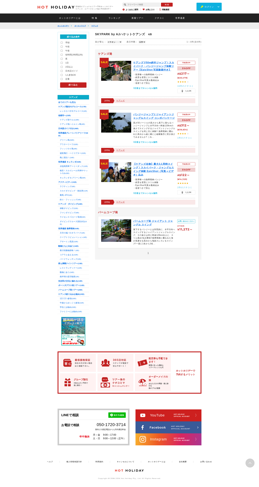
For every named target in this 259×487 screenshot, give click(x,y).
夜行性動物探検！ (69, 250)
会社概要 (183, 462)
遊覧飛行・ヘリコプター (73, 153)
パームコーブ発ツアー (70, 290)
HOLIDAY (56, 7)
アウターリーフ (69, 144)
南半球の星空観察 (69, 276)
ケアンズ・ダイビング (70, 204)
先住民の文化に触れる (70, 281)
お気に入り (150, 10)
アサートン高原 (69, 241)
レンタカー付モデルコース (73, 111)
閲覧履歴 (165, 10)
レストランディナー (71, 268)
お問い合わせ (206, 462)
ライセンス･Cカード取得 (72, 217)
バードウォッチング (70, 259)
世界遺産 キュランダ (69, 162)
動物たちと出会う (68, 246)
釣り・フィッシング (70, 199)
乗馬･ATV (66, 195)
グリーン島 (67, 140)
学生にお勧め (68, 307)
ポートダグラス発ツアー (71, 285)
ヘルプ (50, 462)
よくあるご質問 (132, 10)
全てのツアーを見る (67, 102)
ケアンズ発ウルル (69, 120)
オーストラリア (80, 26)
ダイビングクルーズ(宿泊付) (73, 222)
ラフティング (67, 186)
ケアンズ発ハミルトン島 (72, 124)
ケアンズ (94, 26)
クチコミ (159, 18)
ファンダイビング (69, 213)
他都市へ (64, 115)
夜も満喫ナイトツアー (70, 263)
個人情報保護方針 (74, 462)
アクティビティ (67, 182)
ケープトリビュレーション (73, 237)
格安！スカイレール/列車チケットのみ (74, 171)
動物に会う (67, 272)
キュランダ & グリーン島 (73, 178)
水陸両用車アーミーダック (74, 166)
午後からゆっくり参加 (72, 303)
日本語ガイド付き (68, 128)
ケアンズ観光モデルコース (72, 106)
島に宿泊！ (67, 157)
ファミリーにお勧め (71, 311)
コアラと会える (69, 255)
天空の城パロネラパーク (72, 233)
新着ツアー (138, 18)
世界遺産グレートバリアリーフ (73, 134)
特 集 (94, 18)
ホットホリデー (63, 26)
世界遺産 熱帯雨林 (68, 228)
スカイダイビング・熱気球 (74, 191)
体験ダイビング (69, 208)
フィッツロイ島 (68, 149)
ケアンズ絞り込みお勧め (71, 294)
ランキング (115, 18)
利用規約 (99, 462)
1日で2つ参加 (68, 298)
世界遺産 (180, 18)
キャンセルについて (125, 462)
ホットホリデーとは (70, 18)
